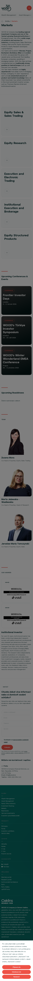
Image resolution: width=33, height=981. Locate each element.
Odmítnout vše (16, 972)
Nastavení (16, 977)
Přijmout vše (16, 967)
